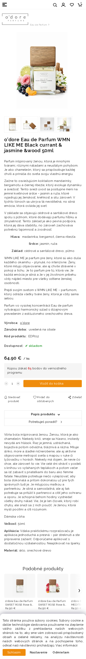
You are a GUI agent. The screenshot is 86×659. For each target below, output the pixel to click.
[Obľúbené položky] (72, 4)
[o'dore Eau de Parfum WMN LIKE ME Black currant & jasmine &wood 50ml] (43, 70)
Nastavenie (39, 652)
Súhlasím (14, 652)
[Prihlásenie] (63, 4)
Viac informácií (67, 645)
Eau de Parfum (38, 24)
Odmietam (61, 652)
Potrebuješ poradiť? (43, 421)
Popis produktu (43, 414)
